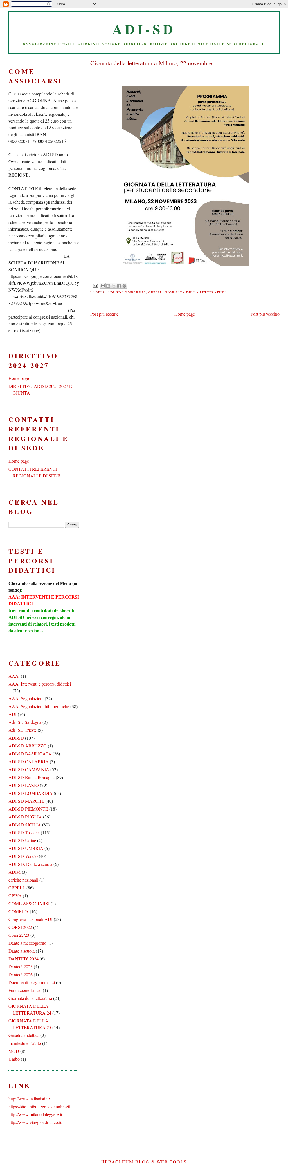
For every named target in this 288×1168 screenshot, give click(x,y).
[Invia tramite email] (103, 286)
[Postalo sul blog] (108, 286)
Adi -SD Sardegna (24, 722)
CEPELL (155, 292)
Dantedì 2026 (20, 974)
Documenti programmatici (31, 982)
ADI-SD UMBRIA (25, 848)
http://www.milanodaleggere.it (35, 1114)
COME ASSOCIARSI (29, 903)
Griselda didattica (23, 1035)
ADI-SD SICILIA (24, 824)
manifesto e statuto (24, 1043)
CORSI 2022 (20, 927)
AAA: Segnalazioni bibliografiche (38, 706)
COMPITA (18, 911)
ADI (12, 714)
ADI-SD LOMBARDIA (126, 292)
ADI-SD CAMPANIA (28, 769)
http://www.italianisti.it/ (29, 1099)
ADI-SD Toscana (24, 832)
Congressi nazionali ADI (30, 919)
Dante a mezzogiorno (27, 943)
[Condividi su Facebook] (119, 286)
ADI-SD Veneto (23, 856)
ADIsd (14, 872)
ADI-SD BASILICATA (29, 754)
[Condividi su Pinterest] (124, 286)
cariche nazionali (23, 880)
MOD (13, 1051)
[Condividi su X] (113, 286)
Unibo (14, 1059)
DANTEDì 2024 (23, 959)
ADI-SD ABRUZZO (27, 746)
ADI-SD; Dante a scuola (30, 864)
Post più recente (104, 314)
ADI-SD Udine (22, 840)
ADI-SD (144, 29)
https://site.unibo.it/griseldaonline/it (39, 1106)
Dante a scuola (21, 951)
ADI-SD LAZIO (23, 785)
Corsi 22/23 (18, 935)
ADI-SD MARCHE (26, 801)
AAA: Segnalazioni (26, 698)
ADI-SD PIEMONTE (28, 809)
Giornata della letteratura (196, 292)
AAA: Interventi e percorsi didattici (39, 684)
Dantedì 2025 (20, 966)
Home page (184, 314)
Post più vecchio (265, 314)
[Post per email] (95, 285)
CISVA (15, 895)
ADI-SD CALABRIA (28, 761)
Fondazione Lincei (25, 990)
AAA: (14, 676)
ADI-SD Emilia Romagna (31, 777)
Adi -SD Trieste (22, 730)
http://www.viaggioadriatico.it (34, 1122)
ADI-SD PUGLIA (25, 817)
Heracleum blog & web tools (144, 1162)
